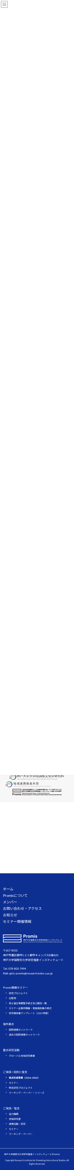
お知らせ (10, 915)
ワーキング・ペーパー (21, 1133)
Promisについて (15, 895)
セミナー (13, 1082)
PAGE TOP (68, 1130)
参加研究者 (15, 1118)
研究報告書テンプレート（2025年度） (29, 1013)
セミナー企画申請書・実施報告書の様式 (30, 1008)
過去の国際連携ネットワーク (24, 1034)
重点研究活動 (11, 1050)
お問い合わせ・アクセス (22, 908)
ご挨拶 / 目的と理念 (15, 1072)
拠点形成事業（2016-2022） (24, 1077)
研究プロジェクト (18, 993)
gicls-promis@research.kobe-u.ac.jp (31, 973)
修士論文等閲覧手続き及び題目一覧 (28, 1003)
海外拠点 (8, 1024)
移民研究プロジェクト (21, 1087)
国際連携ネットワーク (21, 1029)
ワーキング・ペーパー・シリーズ (26, 1092)
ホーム (8, 889)
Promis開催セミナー (15, 987)
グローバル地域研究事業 (22, 1055)
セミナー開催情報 (17, 921)
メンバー (10, 902)
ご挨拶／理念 (11, 1108)
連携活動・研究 (17, 1123)
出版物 (12, 998)
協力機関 (13, 1114)
